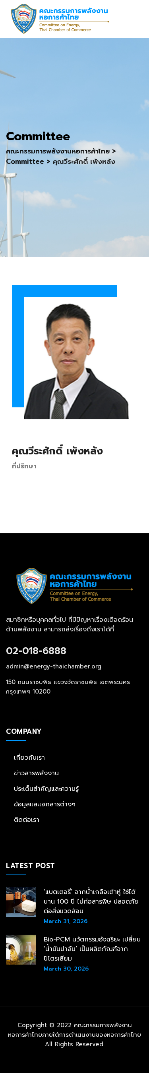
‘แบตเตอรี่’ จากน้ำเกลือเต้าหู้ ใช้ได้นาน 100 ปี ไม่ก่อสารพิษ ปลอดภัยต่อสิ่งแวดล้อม (91, 901)
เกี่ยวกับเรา (29, 757)
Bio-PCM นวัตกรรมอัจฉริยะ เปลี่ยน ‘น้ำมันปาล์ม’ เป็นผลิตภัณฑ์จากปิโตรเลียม (92, 949)
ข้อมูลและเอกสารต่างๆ (44, 804)
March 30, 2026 (66, 969)
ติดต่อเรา (26, 820)
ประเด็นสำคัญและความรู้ (46, 789)
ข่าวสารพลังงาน (36, 773)
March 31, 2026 (65, 921)
